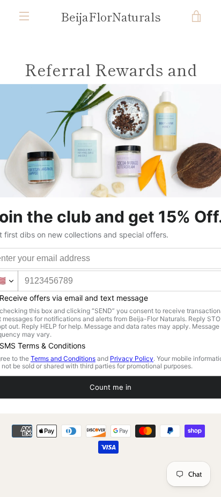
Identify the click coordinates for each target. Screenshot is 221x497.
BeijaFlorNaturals (111, 16)
